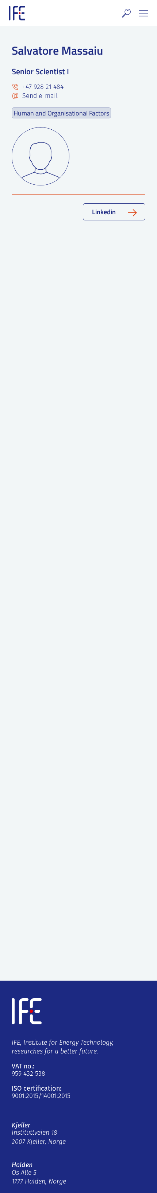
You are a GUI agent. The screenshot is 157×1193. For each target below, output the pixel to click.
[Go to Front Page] (17, 13)
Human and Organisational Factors (61, 113)
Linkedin (104, 211)
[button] (126, 13)
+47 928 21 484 (42, 87)
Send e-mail (39, 96)
